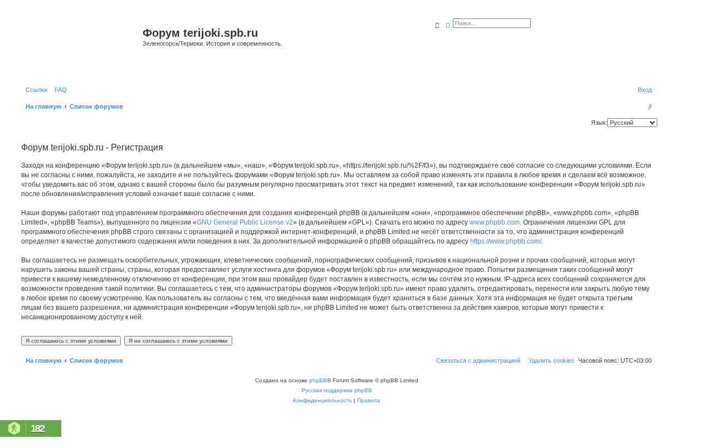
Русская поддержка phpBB (336, 390)
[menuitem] (58, 89)
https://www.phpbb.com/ (505, 241)
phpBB (318, 380)
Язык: (599, 122)
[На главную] (80, 46)
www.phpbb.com (495, 222)
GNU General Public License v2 (245, 222)
